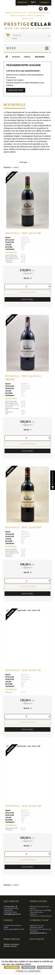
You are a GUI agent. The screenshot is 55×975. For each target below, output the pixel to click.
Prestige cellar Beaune (35, 16)
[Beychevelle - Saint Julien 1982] (27, 200)
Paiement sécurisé (38, 901)
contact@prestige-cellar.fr (12, 914)
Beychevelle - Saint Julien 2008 (23, 527)
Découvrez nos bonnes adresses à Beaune (11, 945)
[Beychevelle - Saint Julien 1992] (27, 637)
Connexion (22, 2)
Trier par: (23, 162)
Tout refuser (28, 967)
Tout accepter (11, 967)
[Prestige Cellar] (27, 26)
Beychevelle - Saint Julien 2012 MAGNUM (23, 378)
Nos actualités (37, 939)
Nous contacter (11, 901)
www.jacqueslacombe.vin (38, 933)
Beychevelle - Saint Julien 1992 (23, 670)
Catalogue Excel (15, 90)
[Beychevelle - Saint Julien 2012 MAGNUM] (27, 343)
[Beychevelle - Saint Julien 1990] (27, 773)
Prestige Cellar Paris (17, 16)
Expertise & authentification (39, 13)
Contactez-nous (27, 18)
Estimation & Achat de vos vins (16, 13)
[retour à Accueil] (6, 57)
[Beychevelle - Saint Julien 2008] (27, 494)
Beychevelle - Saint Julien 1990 (23, 805)
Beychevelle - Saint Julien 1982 (23, 233)
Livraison (8, 920)
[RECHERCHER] (52, 487)
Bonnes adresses (12, 939)
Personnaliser (44, 967)
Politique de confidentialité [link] (28, 971)
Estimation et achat (39, 920)
